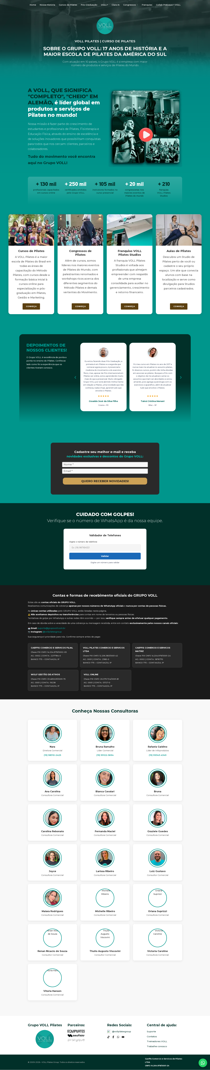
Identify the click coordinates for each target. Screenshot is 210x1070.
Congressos (129, 5)
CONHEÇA (31, 306)
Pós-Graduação (89, 5)
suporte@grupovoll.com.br (51, 628)
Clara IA (115, 5)
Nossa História (47, 5)
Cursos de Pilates (68, 5)
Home (33, 5)
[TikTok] (108, 1037)
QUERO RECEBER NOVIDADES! (105, 481)
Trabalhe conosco (157, 1046)
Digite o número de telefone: (83, 542)
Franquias (147, 5)
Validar (105, 556)
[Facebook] (113, 1037)
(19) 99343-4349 (157, 755)
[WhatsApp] (118, 1037)
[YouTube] (123, 1037)
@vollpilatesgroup (52, 631)
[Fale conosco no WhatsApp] (203, 1062)
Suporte (151, 1031)
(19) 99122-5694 (105, 755)
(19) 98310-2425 (52, 755)
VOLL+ (104, 5)
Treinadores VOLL (157, 1041)
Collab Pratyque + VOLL (168, 5)
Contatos (152, 1036)
